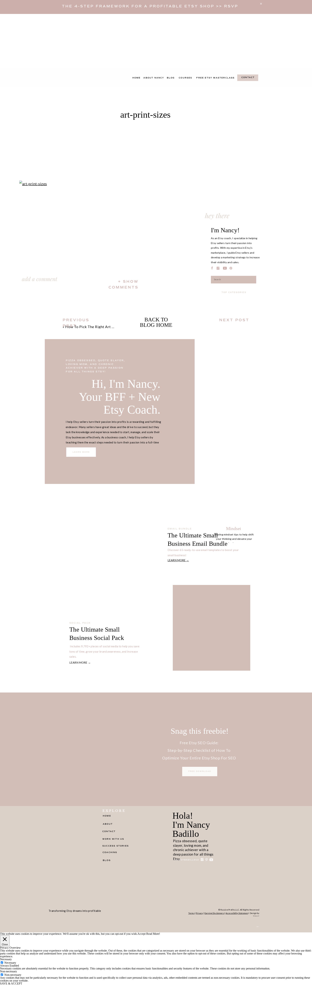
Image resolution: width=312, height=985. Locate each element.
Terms (191, 913)
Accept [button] (141, 933)
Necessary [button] (6, 959)
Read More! (153, 933)
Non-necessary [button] (8, 971)
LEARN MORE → (178, 560)
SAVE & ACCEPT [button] (11, 983)
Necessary (10, 962)
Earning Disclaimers (214, 913)
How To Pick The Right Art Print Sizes (97, 326)
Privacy (199, 913)
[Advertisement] (156, 41)
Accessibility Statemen (237, 913)
